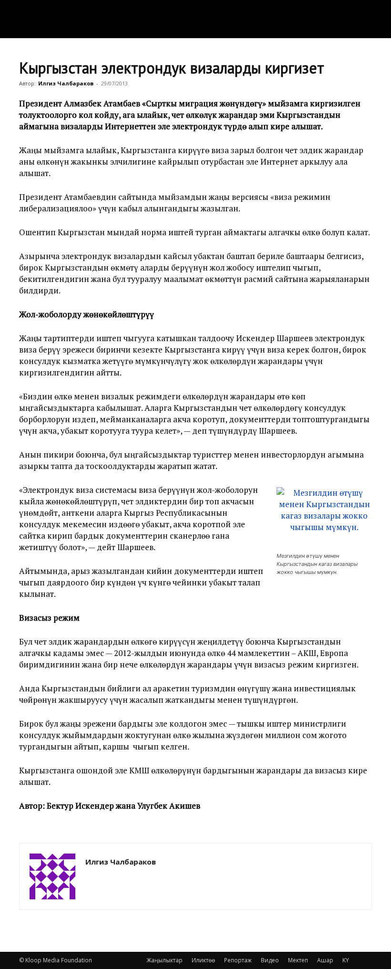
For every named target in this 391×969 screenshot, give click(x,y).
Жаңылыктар (164, 960)
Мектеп (298, 960)
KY (345, 960)
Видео (270, 960)
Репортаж (238, 960)
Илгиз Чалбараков (65, 83)
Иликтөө (203, 960)
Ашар (325, 960)
